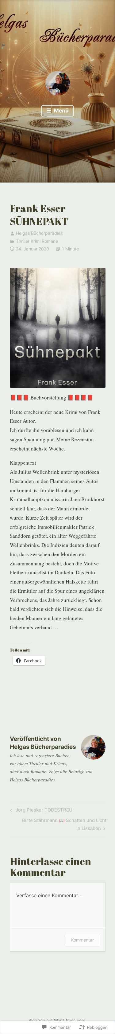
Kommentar (82, 939)
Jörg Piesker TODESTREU (40, 811)
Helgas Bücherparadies (39, 233)
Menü (61, 111)
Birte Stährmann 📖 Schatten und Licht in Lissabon (58, 824)
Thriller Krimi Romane (37, 241)
